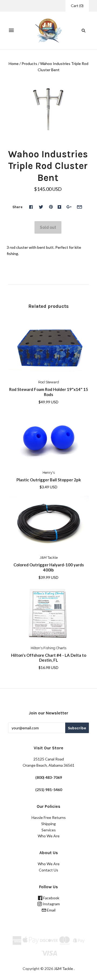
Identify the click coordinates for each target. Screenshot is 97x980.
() (77, 5)
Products (29, 63)
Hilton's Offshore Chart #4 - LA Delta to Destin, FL (48, 658)
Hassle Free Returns (49, 817)
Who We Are (49, 836)
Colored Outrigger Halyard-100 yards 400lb (48, 567)
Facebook (50, 898)
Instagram (51, 903)
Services (48, 830)
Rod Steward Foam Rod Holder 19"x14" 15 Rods (48, 392)
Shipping (48, 823)
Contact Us (48, 870)
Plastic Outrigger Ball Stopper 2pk (48, 479)
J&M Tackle (49, 558)
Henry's (49, 473)
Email (51, 910)
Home (14, 63)
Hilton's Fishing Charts (48, 648)
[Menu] (11, 31)
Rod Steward (48, 382)
